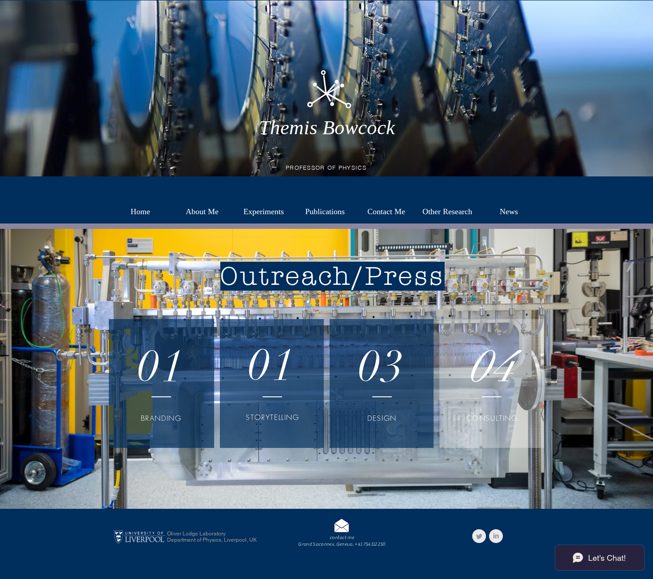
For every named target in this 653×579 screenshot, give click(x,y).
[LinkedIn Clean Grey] (496, 536)
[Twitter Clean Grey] (479, 536)
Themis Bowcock (327, 127)
